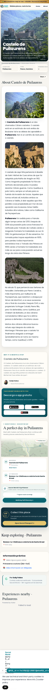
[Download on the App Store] (14, 407)
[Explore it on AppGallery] (24, 412)
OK (5, 687)
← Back (5, 35)
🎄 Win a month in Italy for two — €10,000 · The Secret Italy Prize (24, 1)
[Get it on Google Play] (35, 407)
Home (38, 6)
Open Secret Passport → (24, 523)
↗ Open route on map (24, 494)
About (45, 6)
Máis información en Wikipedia (19, 568)
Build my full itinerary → (24, 500)
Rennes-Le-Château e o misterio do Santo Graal (27, 477)
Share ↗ (43, 77)
